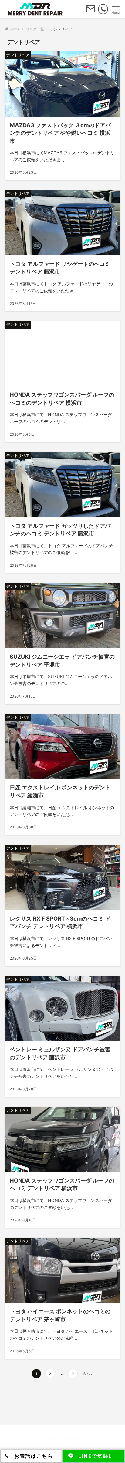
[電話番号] (103, 9)
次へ (86, 1374)
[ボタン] (91, 11)
